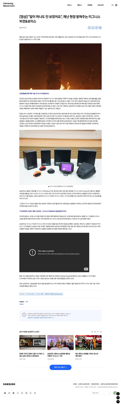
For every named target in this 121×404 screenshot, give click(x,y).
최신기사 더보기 (59, 367)
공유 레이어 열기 (96, 27)
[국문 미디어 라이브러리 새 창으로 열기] (26, 393)
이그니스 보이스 (30, 294)
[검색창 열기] (112, 5)
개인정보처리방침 (95, 384)
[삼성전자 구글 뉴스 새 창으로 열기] (35, 393)
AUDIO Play (89, 27)
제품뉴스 (79, 5)
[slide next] (101, 332)
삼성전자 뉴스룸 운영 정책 (83, 384)
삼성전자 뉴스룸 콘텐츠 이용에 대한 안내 (109, 384)
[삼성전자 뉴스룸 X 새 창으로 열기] (17, 393)
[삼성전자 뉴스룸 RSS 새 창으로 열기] (30, 393)
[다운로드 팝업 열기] (118, 393)
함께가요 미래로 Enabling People (53, 294)
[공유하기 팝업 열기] (118, 397)
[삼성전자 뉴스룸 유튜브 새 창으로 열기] (5, 393)
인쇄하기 (100, 27)
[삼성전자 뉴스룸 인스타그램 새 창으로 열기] (9, 393)
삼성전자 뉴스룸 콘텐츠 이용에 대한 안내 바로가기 (40, 317)
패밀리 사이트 (95, 393)
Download (92, 27)
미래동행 (89, 5)
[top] (118, 401)
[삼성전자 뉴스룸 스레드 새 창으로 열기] (22, 393)
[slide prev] (92, 332)
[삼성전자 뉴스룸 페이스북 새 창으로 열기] (13, 393)
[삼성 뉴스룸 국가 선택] (116, 5)
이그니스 (22, 294)
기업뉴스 (69, 5)
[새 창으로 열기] (115, 393)
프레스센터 (101, 5)
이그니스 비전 (39, 294)
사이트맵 (75, 384)
